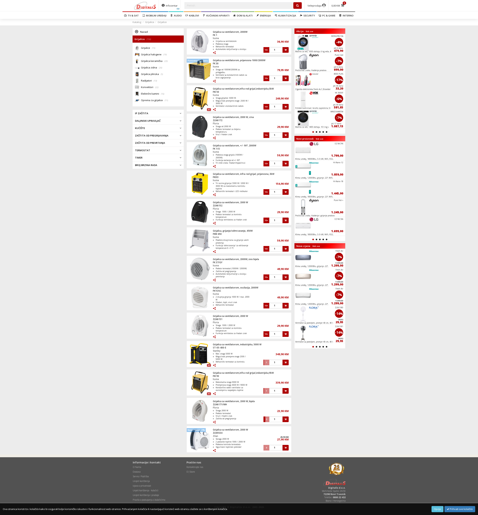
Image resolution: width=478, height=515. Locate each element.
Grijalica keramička (154, 61)
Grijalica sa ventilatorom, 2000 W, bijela (234, 401)
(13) (155, 80)
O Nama (137, 467)
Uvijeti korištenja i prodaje (146, 495)
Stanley (216, 350)
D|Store (191, 471)
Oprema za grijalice (154, 100)
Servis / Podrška (141, 476)
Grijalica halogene (154, 54)
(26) (160, 67)
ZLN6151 (217, 319)
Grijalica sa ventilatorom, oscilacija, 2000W (235, 287)
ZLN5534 (217, 432)
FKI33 (215, 177)
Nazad (144, 31)
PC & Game (328, 15)
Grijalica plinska (152, 74)
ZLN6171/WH (220, 404)
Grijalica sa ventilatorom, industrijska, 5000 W (237, 344)
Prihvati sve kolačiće (461, 509)
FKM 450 (217, 234)
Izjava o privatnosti (142, 485)
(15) (153, 48)
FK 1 (215, 35)
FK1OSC (217, 290)
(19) (165, 54)
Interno (347, 15)
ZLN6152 (217, 205)
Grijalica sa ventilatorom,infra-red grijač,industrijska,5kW (243, 88)
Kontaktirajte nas (195, 467)
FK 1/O (216, 148)
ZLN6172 (217, 120)
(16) (162, 94)
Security (308, 15)
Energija (265, 15)
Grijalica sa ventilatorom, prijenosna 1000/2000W (239, 60)
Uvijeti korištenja (141, 481)
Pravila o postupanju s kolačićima (149, 499)
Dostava (137, 471)
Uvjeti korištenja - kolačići (145, 490)
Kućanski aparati (217, 15)
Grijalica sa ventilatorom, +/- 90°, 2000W (234, 145)
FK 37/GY (217, 262)
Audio (177, 15)
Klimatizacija (286, 15)
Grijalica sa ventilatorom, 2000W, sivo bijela (236, 259)
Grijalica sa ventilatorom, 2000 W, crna (233, 117)
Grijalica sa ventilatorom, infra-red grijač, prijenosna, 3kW (243, 174)
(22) (157, 87)
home (216, 38)
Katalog (137, 22)
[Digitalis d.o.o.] (145, 5)
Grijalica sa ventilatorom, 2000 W (230, 202)
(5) (162, 74)
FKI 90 (216, 376)
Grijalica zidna (151, 67)
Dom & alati (244, 15)
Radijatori (149, 80)
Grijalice (149, 22)
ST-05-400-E (219, 347)
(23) (166, 61)
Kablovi (193, 15)
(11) (166, 100)
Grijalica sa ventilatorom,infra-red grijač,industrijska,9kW (243, 372)
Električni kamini (152, 93)
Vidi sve (309, 31)
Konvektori (150, 87)
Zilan (215, 436)
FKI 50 (216, 91)
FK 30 (215, 63)
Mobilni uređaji (156, 15)
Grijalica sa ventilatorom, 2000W (230, 31)
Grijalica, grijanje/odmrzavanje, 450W (233, 230)
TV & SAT (133, 15)
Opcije (437, 509)
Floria (216, 123)
